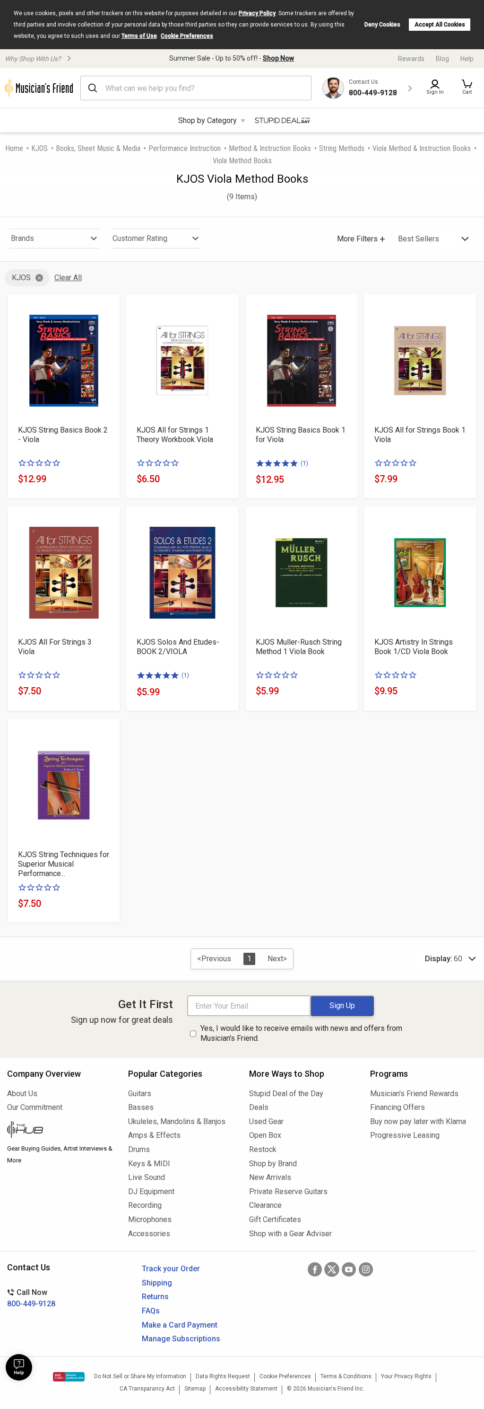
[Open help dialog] (19, 1367)
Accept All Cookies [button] (440, 24)
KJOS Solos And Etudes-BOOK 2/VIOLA (178, 647)
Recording (145, 1205)
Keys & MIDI (149, 1163)
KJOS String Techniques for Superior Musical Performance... (63, 864)
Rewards (411, 58)
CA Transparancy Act (147, 1388)
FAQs (151, 1310)
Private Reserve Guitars (288, 1191)
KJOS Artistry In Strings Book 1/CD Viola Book (413, 647)
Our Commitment (34, 1107)
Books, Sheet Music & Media (98, 148)
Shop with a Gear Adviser (290, 1233)
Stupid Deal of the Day (286, 1093)
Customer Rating (139, 238)
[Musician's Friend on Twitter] (331, 1269)
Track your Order (171, 1268)
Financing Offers (397, 1107)
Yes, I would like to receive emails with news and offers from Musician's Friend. (301, 1033)
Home (14, 148)
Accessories (149, 1233)
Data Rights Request (223, 1376)
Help (467, 58)
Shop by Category (207, 120)
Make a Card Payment (179, 1324)
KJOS (39, 148)
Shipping (157, 1282)
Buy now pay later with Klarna (418, 1121)
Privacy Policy (257, 13)
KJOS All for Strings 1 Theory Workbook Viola (175, 434)
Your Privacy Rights (406, 1376)
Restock (263, 1149)
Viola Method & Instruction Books (421, 148)
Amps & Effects (154, 1135)
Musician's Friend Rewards (414, 1093)
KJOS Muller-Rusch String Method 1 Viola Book (299, 647)
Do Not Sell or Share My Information (140, 1376)
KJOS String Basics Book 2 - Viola (63, 434)
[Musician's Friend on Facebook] (314, 1269)
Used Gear (266, 1121)
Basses (141, 1107)
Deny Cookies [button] (382, 24)
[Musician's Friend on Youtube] (348, 1269)
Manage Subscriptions (181, 1338)
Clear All (68, 277)
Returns (155, 1296)
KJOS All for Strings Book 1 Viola (420, 434)
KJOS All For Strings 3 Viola (55, 647)
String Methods (341, 148)
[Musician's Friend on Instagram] (365, 1269)
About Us (22, 1093)
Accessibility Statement (246, 1388)
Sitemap (195, 1388)
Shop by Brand (273, 1163)
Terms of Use (139, 36)
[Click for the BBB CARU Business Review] (69, 1377)
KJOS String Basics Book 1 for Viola (301, 434)
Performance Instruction (184, 148)
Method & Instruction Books (270, 148)
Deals (258, 1107)
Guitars (139, 1093)
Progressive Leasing (405, 1135)
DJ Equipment (151, 1191)
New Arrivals (270, 1177)
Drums (139, 1149)
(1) (304, 463)
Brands (22, 238)
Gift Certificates (275, 1219)
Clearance (265, 1205)
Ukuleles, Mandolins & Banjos (176, 1121)
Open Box (265, 1135)
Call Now (31, 1298)
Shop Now (278, 58)
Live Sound (146, 1177)
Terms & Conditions (346, 1376)
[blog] (60, 1130)
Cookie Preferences (187, 36)
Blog (442, 58)
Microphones (150, 1219)
